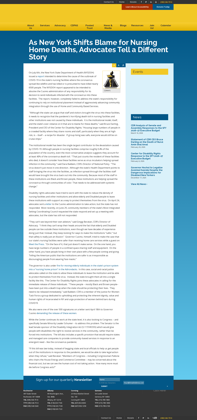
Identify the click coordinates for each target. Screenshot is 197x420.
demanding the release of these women (56, 313)
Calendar (166, 25)
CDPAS (74, 25)
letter (49, 204)
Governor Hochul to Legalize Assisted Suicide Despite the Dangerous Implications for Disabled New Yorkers (147, 171)
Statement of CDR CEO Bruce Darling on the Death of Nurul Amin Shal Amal (147, 142)
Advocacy (60, 25)
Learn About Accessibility (137, 7)
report (41, 76)
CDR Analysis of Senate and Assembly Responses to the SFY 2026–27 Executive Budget (148, 128)
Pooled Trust (90, 26)
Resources (137, 25)
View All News (138, 184)
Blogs (123, 25)
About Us (30, 26)
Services (45, 25)
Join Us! (152, 26)
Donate (133, 2)
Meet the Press (36, 244)
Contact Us (109, 2)
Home (121, 2)
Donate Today (163, 7)
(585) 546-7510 (166, 2)
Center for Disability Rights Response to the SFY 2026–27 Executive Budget (147, 156)
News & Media (108, 26)
